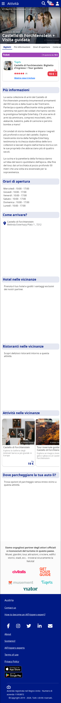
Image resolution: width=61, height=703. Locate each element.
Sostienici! (10, 641)
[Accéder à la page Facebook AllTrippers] (9, 626)
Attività (31, 9)
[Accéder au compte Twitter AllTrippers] (30, 626)
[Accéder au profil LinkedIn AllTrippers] (40, 626)
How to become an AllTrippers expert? (25, 614)
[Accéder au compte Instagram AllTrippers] (19, 626)
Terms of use (11, 654)
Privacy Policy (12, 661)
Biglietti (7, 47)
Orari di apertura (41, 47)
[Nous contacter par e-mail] (51, 626)
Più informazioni (22, 47)
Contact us (10, 607)
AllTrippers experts (15, 647)
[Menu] (3, 3)
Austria (9, 9)
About (8, 634)
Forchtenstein (20, 9)
